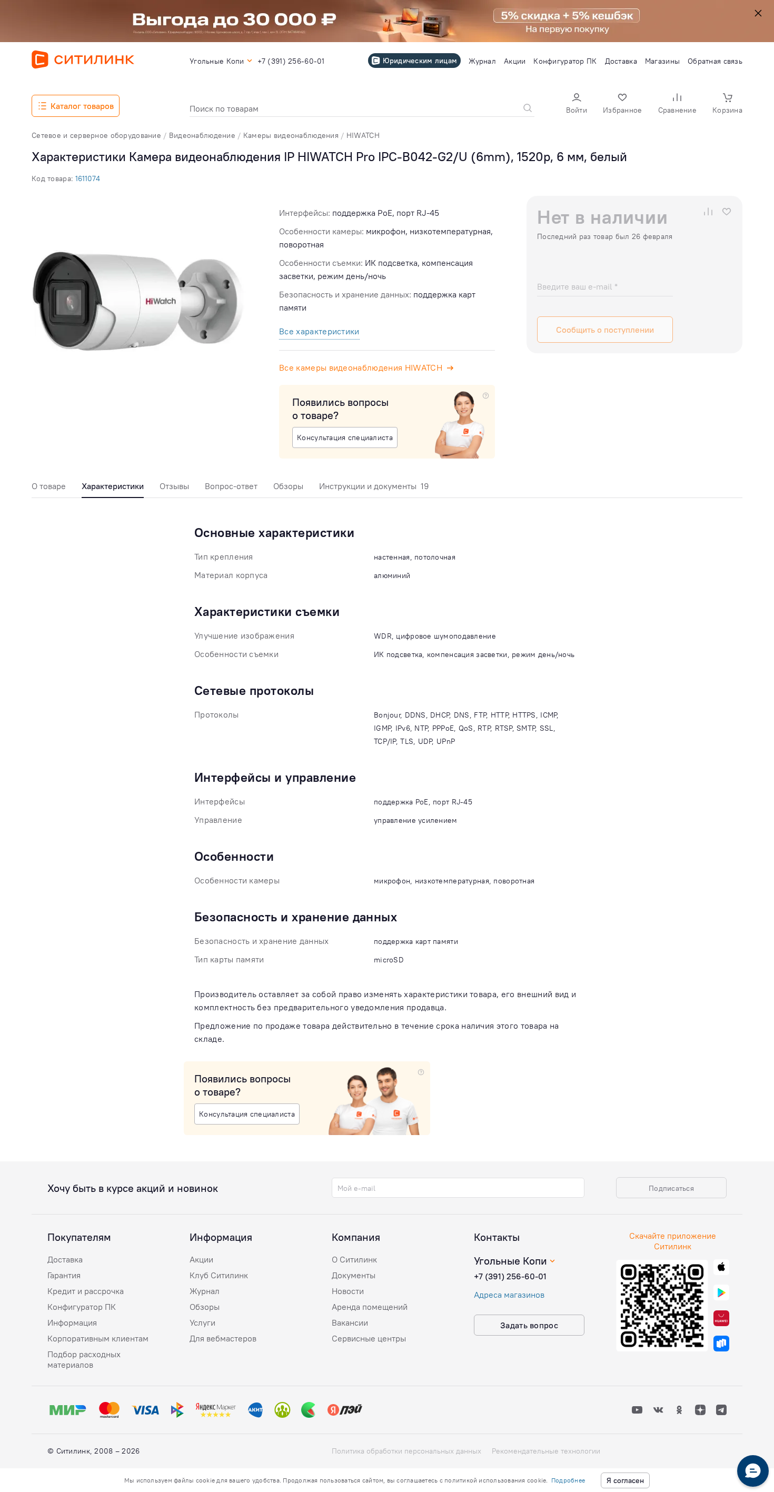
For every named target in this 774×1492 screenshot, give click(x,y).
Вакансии (350, 1322)
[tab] (49, 489)
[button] (576, 104)
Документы (353, 1275)
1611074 (87, 178)
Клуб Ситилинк (219, 1275)
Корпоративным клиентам (97, 1338)
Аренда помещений (370, 1306)
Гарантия (64, 1275)
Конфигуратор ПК (81, 1306)
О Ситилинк (354, 1259)
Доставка (65, 1259)
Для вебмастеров (223, 1338)
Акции (201, 1259)
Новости (348, 1291)
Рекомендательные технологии (546, 1451)
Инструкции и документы (374, 486)
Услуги (202, 1322)
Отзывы (174, 486)
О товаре (49, 486)
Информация (72, 1322)
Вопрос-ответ (231, 486)
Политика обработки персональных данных (406, 1451)
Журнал (205, 1291)
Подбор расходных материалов (84, 1359)
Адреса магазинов (509, 1294)
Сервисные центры (369, 1338)
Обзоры (288, 486)
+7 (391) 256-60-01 (510, 1276)
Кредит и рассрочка (85, 1291)
